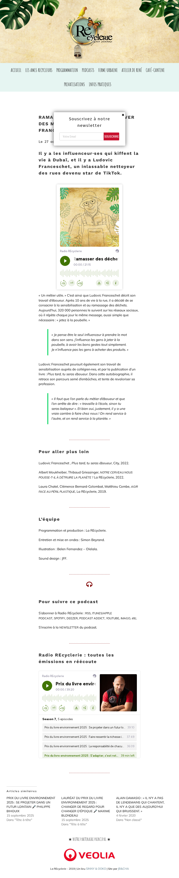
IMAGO (125, 618)
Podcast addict (92, 618)
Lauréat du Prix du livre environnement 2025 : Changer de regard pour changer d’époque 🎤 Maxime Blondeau (85, 806)
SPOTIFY (59, 618)
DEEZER (72, 618)
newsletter (69, 627)
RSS (88, 613)
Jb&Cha (123, 868)
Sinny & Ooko (96, 868)
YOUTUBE (112, 618)
